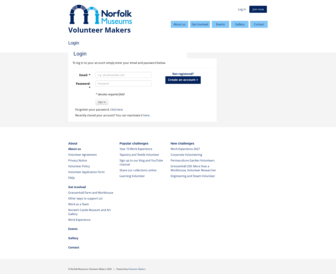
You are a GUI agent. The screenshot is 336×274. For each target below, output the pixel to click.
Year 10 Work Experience (136, 149)
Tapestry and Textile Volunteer (139, 155)
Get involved (200, 24)
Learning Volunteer (132, 176)
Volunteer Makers (137, 269)
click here (116, 109)
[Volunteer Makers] (136, 14)
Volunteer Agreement (82, 155)
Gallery (239, 24)
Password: (83, 86)
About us (180, 24)
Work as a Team (78, 204)
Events (220, 24)
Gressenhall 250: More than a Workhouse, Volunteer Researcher (193, 168)
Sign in (102, 102)
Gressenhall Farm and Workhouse (90, 193)
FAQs (71, 178)
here (146, 115)
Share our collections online (138, 170)
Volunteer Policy (79, 166)
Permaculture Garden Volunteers (193, 160)
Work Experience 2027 (185, 149)
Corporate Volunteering (186, 155)
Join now (258, 9)
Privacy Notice (77, 160)
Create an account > (183, 80)
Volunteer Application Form (86, 172)
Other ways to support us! (85, 198)
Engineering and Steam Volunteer (193, 176)
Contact (259, 24)
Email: (84, 75)
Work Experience (79, 220)
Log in (242, 9)
